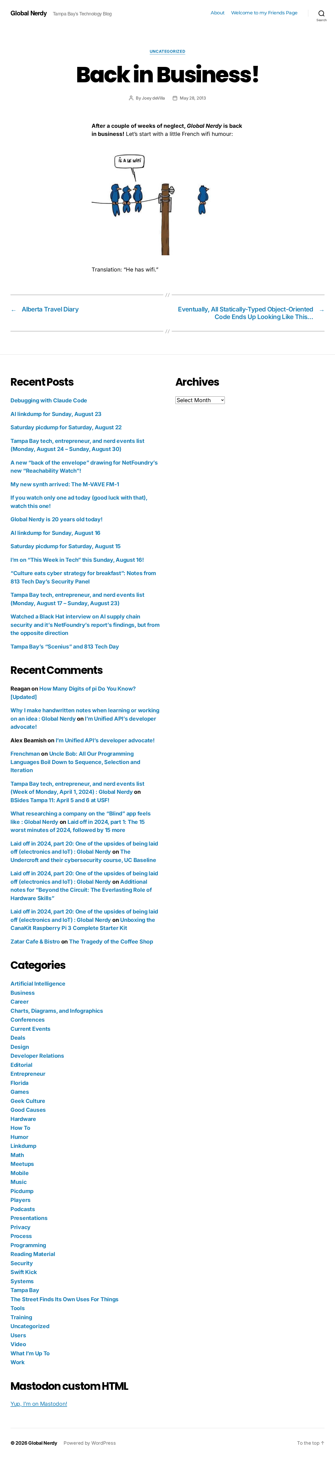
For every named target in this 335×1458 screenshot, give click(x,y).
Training (21, 1317)
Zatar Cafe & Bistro (35, 941)
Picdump (22, 1191)
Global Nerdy (28, 13)
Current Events (30, 1029)
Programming (28, 1245)
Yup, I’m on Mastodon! (38, 1404)
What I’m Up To (30, 1353)
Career (19, 1001)
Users (18, 1335)
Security (21, 1263)
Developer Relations (37, 1055)
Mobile (19, 1173)
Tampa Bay (24, 1290)
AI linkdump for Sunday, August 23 (56, 414)
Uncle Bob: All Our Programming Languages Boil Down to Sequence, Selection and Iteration (75, 761)
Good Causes (28, 1110)
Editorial (21, 1065)
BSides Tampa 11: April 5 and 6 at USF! (59, 800)
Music (18, 1182)
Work (17, 1362)
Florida (19, 1083)
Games (19, 1092)
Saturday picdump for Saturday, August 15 (65, 546)
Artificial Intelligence (37, 983)
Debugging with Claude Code (48, 400)
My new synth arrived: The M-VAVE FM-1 (64, 484)
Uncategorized (167, 51)
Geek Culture (27, 1101)
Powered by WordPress (90, 1443)
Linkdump (23, 1146)
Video (18, 1344)
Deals (17, 1037)
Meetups (22, 1164)
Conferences (27, 1019)
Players (20, 1200)
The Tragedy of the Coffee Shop (111, 941)
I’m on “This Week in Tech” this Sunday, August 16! (77, 560)
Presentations (29, 1218)
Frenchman (25, 753)
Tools (17, 1308)
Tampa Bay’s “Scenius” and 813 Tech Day (64, 646)
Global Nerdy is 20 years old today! (56, 519)
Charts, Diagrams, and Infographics (56, 1011)
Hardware (23, 1119)
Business (22, 993)
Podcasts (22, 1209)
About (218, 13)
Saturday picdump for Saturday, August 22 (66, 427)
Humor (19, 1137)
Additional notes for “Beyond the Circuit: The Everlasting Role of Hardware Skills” (81, 889)
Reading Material (32, 1254)
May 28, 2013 (193, 98)
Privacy (20, 1227)
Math (17, 1155)
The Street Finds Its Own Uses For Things (64, 1299)
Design (19, 1047)
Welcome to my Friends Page (264, 13)
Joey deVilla (153, 98)
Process (21, 1236)
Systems (22, 1281)
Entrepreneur (28, 1074)
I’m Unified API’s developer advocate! (105, 740)
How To (20, 1128)
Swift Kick (23, 1272)
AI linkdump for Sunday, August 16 (55, 533)
